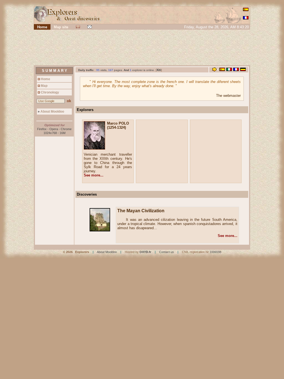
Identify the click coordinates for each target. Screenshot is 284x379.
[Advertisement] (142, 48)
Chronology (49, 92)
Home (45, 79)
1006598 (215, 252)
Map (43, 86)
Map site (61, 27)
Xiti (158, 70)
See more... (93, 175)
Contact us (166, 252)
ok (69, 101)
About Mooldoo (51, 111)
